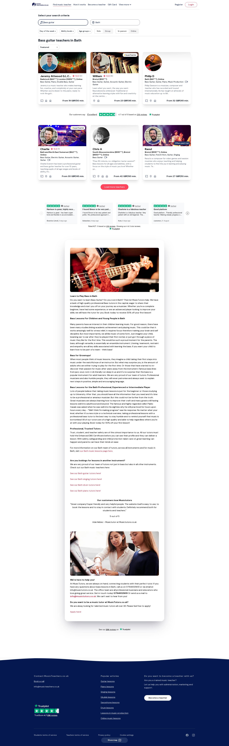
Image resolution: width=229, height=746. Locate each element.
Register (179, 4)
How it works (79, 4)
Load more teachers (114, 187)
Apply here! (75, 611)
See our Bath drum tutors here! (85, 485)
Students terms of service (45, 735)
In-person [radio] (122, 31)
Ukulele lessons (108, 697)
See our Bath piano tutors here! (85, 490)
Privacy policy (104, 735)
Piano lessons (107, 686)
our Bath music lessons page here (96, 451)
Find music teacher (62, 4)
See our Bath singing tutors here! (86, 479)
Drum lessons (107, 707)
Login (191, 4)
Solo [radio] (99, 31)
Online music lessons (111, 718)
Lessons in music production (114, 713)
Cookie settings (127, 735)
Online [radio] (133, 31)
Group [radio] (108, 31)
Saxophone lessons (110, 702)
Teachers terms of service (77, 735)
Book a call (39, 681)
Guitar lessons (108, 681)
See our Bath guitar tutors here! (85, 473)
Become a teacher (97, 4)
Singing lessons (108, 691)
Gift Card (112, 4)
